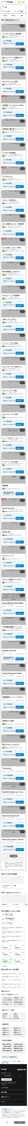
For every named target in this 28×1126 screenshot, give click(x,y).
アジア (9, 1061)
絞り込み (13, 15)
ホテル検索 (3, 1061)
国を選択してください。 (6, 1072)
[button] (13, 7)
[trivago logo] (7, 2)
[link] (15, 2)
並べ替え (5, 15)
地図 (22, 15)
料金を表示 (18, 44)
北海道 (18, 1061)
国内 (14, 1061)
